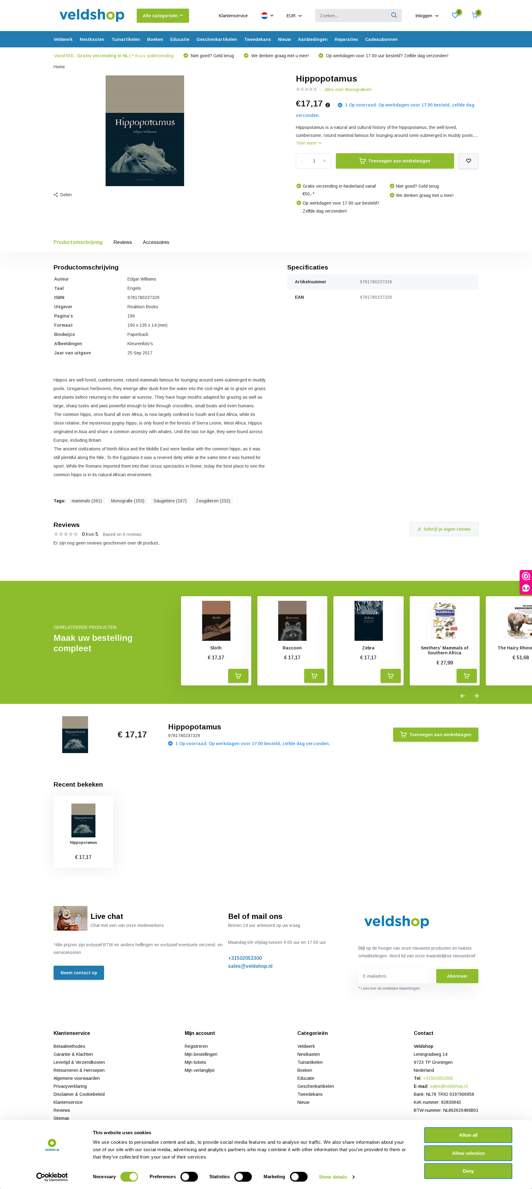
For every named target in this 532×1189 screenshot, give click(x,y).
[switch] (189, 1177)
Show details (333, 1176)
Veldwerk (63, 39)
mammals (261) (87, 500)
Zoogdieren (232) (213, 500)
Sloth (216, 647)
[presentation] (463, 696)
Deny (468, 1171)
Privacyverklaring (70, 1086)
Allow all (468, 1135)
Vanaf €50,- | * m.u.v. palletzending (114, 55)
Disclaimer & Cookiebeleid (79, 1094)
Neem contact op (79, 972)
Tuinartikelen (125, 39)
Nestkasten (92, 39)
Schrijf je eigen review (447, 529)
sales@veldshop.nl (250, 966)
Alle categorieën (160, 15)
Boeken (155, 39)
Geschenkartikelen (216, 39)
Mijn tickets (195, 1062)
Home (59, 66)
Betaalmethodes (69, 1046)
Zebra (368, 647)
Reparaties (346, 39)
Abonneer (457, 976)
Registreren (196, 1046)
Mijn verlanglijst (200, 1070)
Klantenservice (233, 15)
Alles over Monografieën (348, 89)
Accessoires (156, 242)
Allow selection (468, 1153)
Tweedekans (257, 39)
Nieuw (284, 39)
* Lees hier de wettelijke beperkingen (389, 988)
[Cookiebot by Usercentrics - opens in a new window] (52, 1177)
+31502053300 (245, 958)
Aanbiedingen (313, 39)
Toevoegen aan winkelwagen (399, 160)
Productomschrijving (78, 242)
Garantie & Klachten (73, 1054)
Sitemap (61, 1118)
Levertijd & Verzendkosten (79, 1062)
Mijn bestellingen (201, 1054)
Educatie (179, 39)
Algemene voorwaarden (77, 1078)
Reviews (122, 242)
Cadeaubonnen (381, 39)
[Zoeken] (394, 15)
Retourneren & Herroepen (79, 1070)
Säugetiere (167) (170, 500)
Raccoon (292, 647)
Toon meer (307, 143)
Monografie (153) (127, 500)
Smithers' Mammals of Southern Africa (444, 650)
